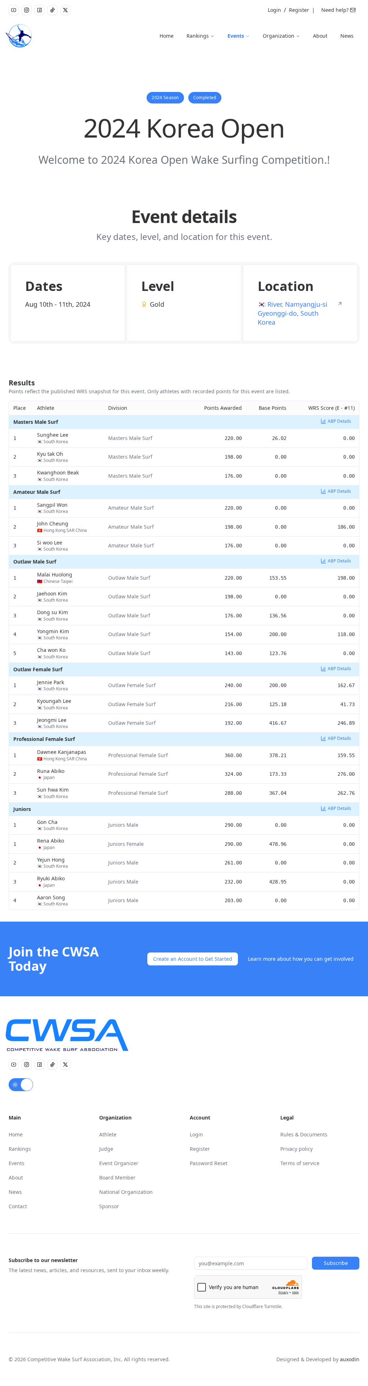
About (320, 35)
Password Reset (208, 1163)
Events (235, 35)
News (347, 35)
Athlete (107, 1134)
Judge (106, 1148)
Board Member (117, 1177)
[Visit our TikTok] (52, 10)
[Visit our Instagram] (27, 10)
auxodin (349, 1359)
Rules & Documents (303, 1134)
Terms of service (299, 1163)
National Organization (126, 1191)
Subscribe (336, 1263)
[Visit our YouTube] (14, 10)
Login (274, 9)
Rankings (198, 35)
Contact (18, 1206)
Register (299, 9)
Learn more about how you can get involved (301, 958)
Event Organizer (118, 1163)
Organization (278, 35)
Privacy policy (296, 1148)
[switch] (21, 1084)
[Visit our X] (65, 10)
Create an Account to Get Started (192, 958)
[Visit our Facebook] (39, 10)
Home (167, 35)
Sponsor (109, 1206)
